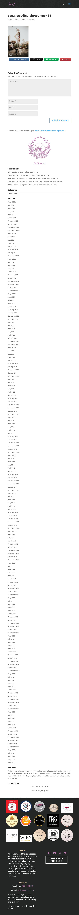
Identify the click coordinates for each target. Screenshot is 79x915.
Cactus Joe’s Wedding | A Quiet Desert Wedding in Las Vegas (29, 175)
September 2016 (13, 528)
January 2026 (12, 224)
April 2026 (11, 215)
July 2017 (11, 497)
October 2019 (12, 411)
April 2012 (11, 687)
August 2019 (12, 417)
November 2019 (13, 408)
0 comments (31, 19)
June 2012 (11, 680)
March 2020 (12, 395)
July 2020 (11, 383)
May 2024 (11, 268)
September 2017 (13, 490)
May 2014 (11, 607)
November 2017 (13, 484)
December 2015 (13, 550)
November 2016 (13, 522)
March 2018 (12, 471)
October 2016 (12, 525)
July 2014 (11, 601)
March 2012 (12, 690)
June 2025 (11, 237)
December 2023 (13, 281)
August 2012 (12, 674)
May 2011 (11, 721)
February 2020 (13, 398)
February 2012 (13, 693)
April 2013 (11, 649)
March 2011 (12, 728)
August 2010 (12, 750)
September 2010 (13, 747)
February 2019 (13, 436)
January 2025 (12, 253)
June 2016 (11, 535)
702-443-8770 (43, 787)
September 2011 (13, 709)
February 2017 (13, 512)
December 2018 (13, 443)
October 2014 (12, 591)
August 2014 (12, 598)
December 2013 (13, 623)
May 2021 (11, 354)
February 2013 (13, 655)
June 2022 (11, 329)
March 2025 (12, 246)
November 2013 (13, 626)
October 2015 (12, 557)
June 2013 (11, 642)
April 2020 (11, 392)
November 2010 (13, 740)
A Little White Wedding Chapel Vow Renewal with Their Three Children (32, 185)
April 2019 (11, 430)
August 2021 (12, 348)
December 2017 (13, 481)
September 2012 (13, 671)
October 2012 (12, 668)
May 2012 (11, 683)
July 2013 (11, 639)
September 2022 (13, 319)
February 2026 (13, 221)
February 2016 (13, 544)
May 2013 (11, 645)
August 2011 (12, 712)
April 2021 (11, 357)
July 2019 (11, 420)
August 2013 (12, 636)
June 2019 (11, 424)
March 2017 (12, 509)
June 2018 (11, 462)
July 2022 (11, 326)
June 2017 (11, 500)
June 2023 (11, 297)
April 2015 (11, 576)
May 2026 (11, 211)
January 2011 (12, 734)
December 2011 (13, 699)
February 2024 (13, 275)
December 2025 (13, 227)
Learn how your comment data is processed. (50, 131)
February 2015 (13, 582)
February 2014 (13, 617)
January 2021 (12, 367)
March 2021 (12, 360)
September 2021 (13, 344)
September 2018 (13, 452)
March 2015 (12, 579)
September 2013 (13, 633)
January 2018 (12, 478)
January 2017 (12, 515)
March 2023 (12, 307)
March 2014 (12, 614)
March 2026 (12, 218)
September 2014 (13, 595)
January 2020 (12, 402)
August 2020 (12, 379)
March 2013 (12, 652)
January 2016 (12, 547)
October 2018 (12, 449)
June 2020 (11, 386)
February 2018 (13, 474)
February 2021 (13, 363)
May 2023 (11, 300)
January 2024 (12, 278)
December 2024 (13, 256)
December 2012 (13, 661)
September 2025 (13, 231)
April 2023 (11, 303)
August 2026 (12, 202)
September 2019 (13, 414)
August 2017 (12, 493)
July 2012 (11, 677)
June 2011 (11, 718)
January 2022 (12, 338)
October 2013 (12, 630)
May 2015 (11, 573)
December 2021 (13, 341)
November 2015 (13, 554)
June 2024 (11, 265)
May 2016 (11, 538)
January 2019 (12, 439)
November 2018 (13, 446)
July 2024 (11, 262)
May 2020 (11, 389)
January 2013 (12, 658)
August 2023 (12, 294)
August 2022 (12, 322)
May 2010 (11, 759)
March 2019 (12, 433)
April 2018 (11, 468)
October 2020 (12, 373)
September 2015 (13, 560)
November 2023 (13, 284)
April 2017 (11, 506)
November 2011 (13, 702)
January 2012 (12, 696)
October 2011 (12, 706)
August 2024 (12, 259)
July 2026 (11, 205)
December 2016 (13, 519)
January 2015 (12, 585)
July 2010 (11, 753)
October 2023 (12, 287)
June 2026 (11, 208)
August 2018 (12, 455)
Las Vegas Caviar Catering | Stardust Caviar (23, 172)
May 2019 (11, 427)
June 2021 (11, 351)
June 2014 (11, 604)
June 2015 (11, 569)
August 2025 (12, 234)
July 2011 (11, 715)
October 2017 (12, 487)
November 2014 (13, 588)
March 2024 (12, 272)
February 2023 (13, 310)
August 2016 (12, 531)
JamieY (12, 19)
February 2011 (13, 731)
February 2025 (13, 249)
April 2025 (11, 243)
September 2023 (13, 291)
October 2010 (12, 744)
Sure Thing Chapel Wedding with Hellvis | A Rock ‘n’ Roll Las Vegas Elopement (35, 182)
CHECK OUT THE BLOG (56, 859)
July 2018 (11, 459)
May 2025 (11, 240)
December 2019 (13, 405)
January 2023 (12, 313)
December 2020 (13, 370)
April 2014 (11, 611)
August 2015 (12, 563)
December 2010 (13, 737)
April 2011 (11, 725)
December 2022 (13, 316)
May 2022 (11, 332)
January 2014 (12, 620)
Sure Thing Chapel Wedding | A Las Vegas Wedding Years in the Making (33, 178)
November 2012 (13, 664)
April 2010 (11, 763)
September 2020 (13, 376)
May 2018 (11, 465)
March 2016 (12, 541)
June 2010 (11, 756)
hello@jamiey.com (42, 791)
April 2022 (11, 335)
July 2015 (11, 566)
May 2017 (11, 503)
